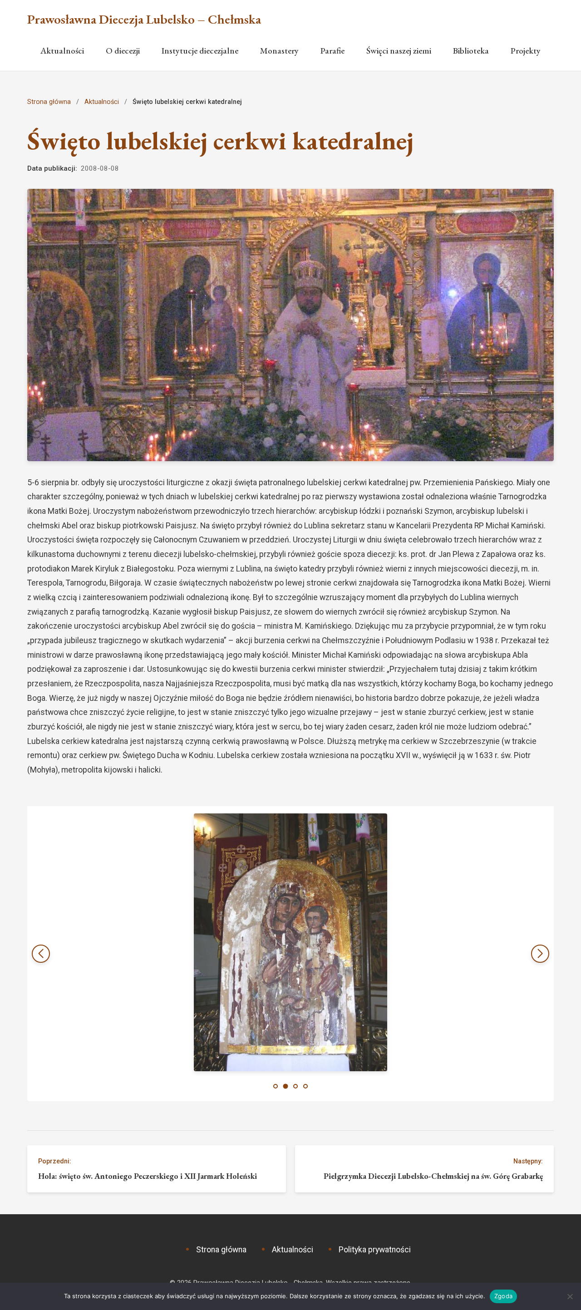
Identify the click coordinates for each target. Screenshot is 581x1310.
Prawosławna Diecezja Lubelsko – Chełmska (144, 19)
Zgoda (503, 1296)
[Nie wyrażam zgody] (569, 1296)
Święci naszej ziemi (398, 50)
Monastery (279, 50)
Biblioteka (471, 50)
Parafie (332, 50)
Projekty (526, 50)
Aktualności (62, 50)
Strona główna (49, 102)
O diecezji (123, 50)
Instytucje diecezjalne (200, 50)
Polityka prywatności (375, 1249)
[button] (540, 954)
